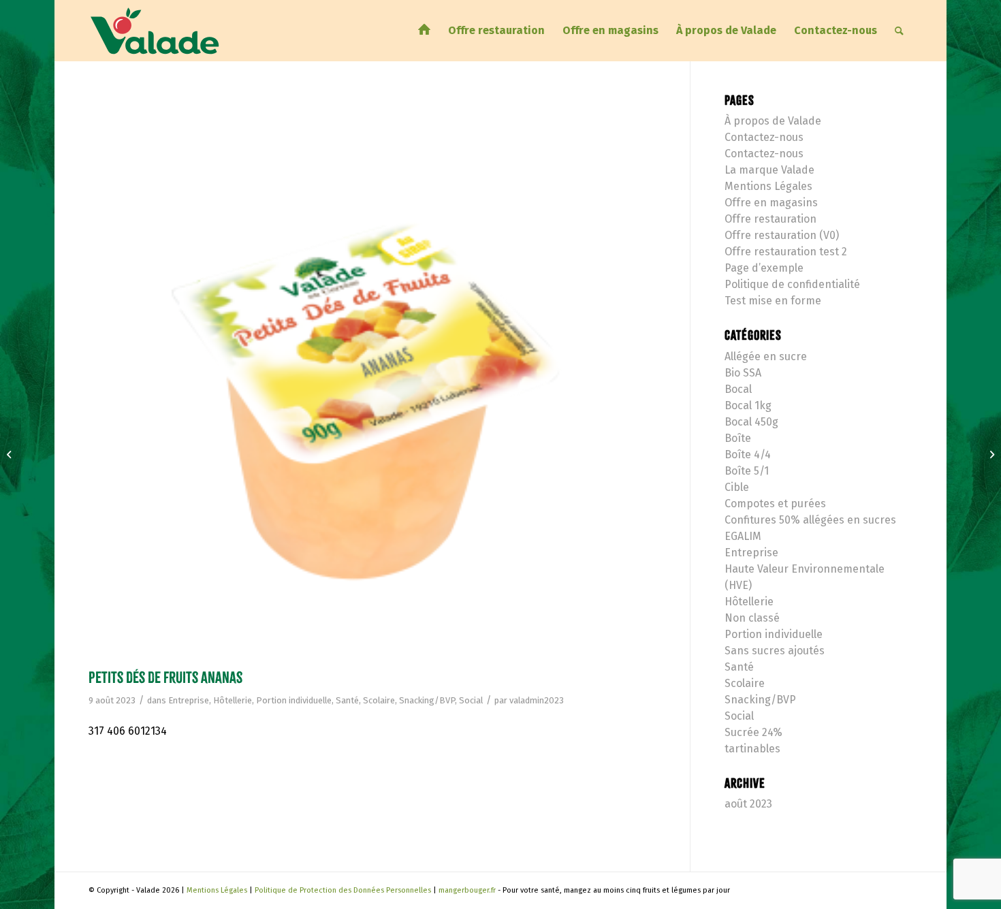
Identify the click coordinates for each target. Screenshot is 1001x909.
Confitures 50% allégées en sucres (810, 519)
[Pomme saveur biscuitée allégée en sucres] (10, 454)
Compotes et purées (775, 503)
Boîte (738, 438)
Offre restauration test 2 (786, 251)
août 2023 (748, 803)
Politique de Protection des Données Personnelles (343, 890)
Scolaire (379, 700)
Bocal (738, 389)
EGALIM (743, 536)
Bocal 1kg (748, 405)
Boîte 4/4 (748, 454)
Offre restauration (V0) (782, 235)
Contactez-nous (764, 137)
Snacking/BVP (427, 700)
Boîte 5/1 (747, 470)
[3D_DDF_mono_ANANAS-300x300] (372, 378)
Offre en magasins (771, 202)
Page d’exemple (764, 267)
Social (471, 700)
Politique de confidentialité (792, 284)
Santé (347, 700)
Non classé (752, 617)
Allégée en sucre (766, 356)
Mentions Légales (768, 186)
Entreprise (188, 700)
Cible (737, 487)
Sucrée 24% (753, 732)
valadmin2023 (536, 700)
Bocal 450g (751, 421)
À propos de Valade (773, 120)
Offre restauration (770, 218)
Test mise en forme (773, 300)
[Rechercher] (899, 31)
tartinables (752, 748)
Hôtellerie (232, 700)
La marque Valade (769, 169)
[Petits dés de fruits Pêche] (990, 454)
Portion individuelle (294, 700)
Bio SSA (743, 372)
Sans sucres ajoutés (775, 650)
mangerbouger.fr (467, 890)
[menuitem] (424, 31)
